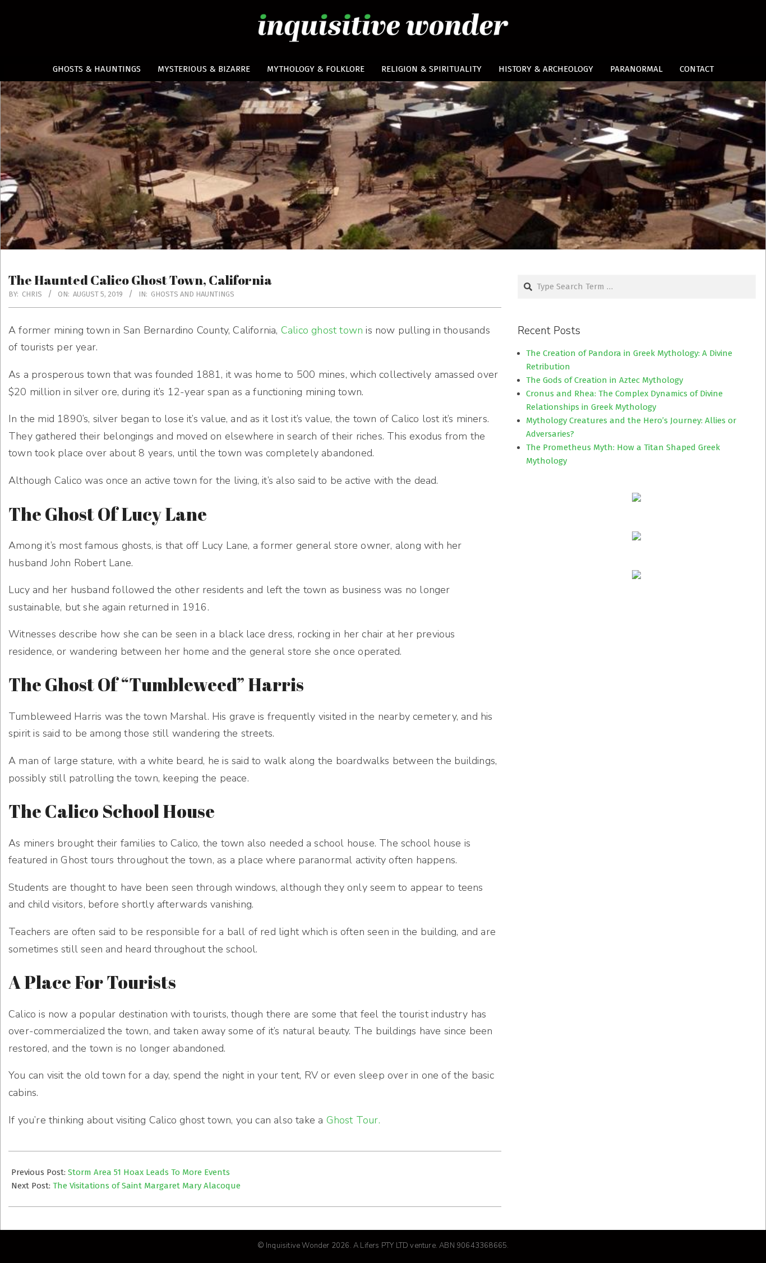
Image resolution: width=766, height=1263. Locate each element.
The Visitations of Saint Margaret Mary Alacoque (147, 1186)
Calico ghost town (322, 330)
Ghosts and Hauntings (192, 294)
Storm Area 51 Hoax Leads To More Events (149, 1172)
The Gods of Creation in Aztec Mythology (604, 380)
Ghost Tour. (353, 1120)
